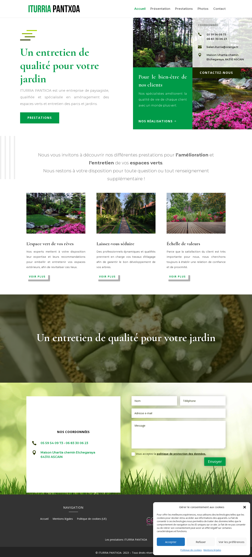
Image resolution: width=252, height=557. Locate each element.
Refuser (201, 542)
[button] (244, 507)
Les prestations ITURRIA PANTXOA (126, 539)
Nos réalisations (156, 121)
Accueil (140, 9)
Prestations (184, 9)
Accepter (171, 542)
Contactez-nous (216, 73)
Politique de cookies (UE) (92, 519)
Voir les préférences (231, 542)
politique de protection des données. (181, 454)
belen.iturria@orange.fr (222, 47)
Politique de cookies (191, 550)
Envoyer (215, 461)
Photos (203, 9)
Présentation (160, 9)
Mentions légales (212, 550)
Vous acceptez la (171, 454)
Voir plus (37, 276)
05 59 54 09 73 (216, 34)
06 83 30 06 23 (217, 39)
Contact (219, 9)
